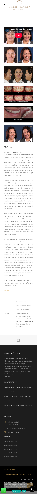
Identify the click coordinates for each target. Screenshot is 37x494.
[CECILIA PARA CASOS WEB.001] (18, 74)
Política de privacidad (10, 469)
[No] (35, 487)
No (24, 491)
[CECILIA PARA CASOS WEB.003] (18, 114)
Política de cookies (24, 488)
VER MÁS (7, 291)
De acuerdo (16, 491)
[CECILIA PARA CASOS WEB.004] (18, 134)
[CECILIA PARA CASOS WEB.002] (18, 94)
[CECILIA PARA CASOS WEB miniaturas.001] (18, 55)
